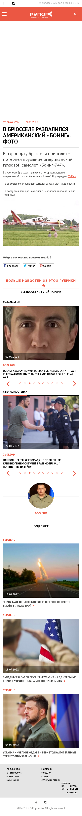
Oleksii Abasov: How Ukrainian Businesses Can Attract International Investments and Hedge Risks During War (39, 374)
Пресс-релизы (74, 787)
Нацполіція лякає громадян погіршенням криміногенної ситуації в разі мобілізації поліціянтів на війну (32, 464)
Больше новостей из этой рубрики (41, 280)
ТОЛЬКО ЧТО (13, 769)
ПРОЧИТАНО (13, 776)
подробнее (41, 526)
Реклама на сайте (66, 786)
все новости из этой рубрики (41, 292)
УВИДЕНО (46, 773)
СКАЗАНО (45, 776)
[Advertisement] (41, 64)
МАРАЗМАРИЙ (13, 780)
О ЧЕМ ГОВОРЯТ (14, 773)
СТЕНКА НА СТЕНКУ (50, 780)
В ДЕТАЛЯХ (46, 769)
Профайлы (71, 792)
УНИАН (72, 176)
